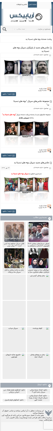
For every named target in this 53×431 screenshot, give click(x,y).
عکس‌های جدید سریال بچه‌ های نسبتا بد (31, 162)
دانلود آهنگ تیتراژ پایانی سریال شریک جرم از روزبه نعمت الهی (38, 397)
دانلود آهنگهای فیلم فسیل (14, 400)
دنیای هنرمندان (38, 55)
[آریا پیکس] (26, 17)
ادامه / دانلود (7, 94)
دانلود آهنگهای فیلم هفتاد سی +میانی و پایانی (14, 391)
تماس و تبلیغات (21, 4)
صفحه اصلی (32, 4)
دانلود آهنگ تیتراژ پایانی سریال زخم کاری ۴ (38, 391)
